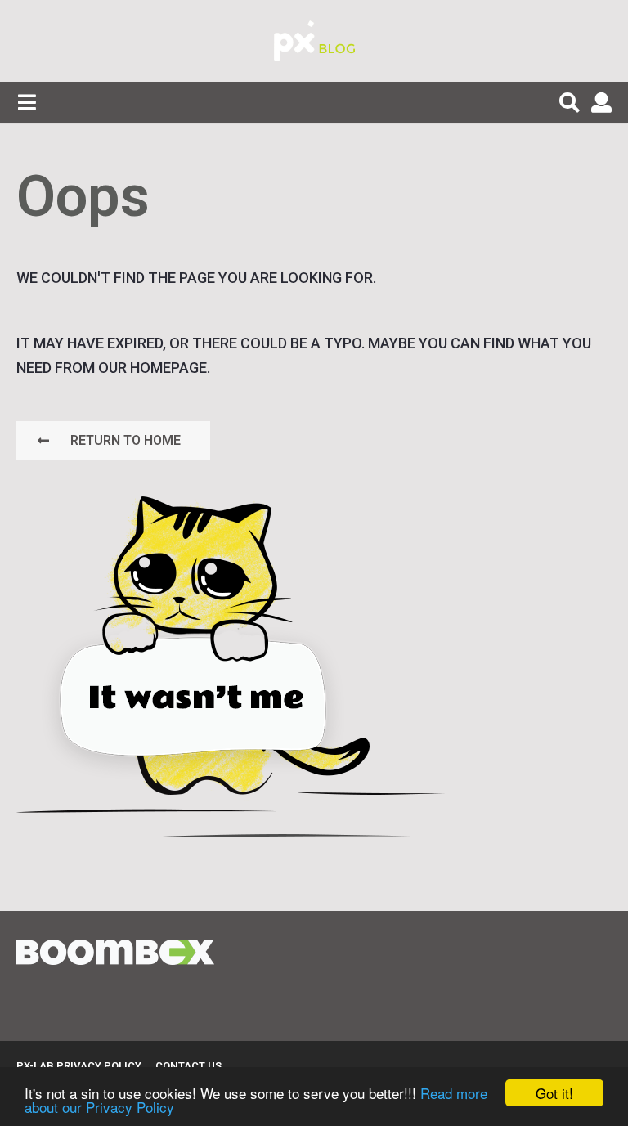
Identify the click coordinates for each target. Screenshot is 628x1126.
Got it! (554, 1093)
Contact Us (188, 1066)
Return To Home (125, 440)
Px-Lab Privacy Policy (78, 1066)
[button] (26, 102)
